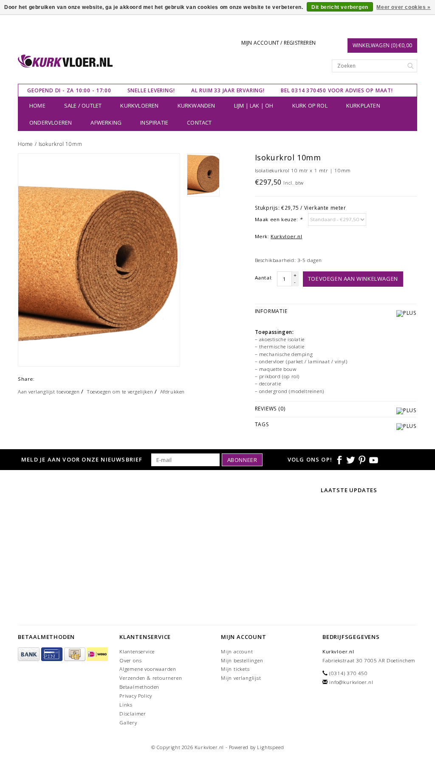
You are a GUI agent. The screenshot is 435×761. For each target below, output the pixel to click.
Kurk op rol (310, 105)
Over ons (130, 660)
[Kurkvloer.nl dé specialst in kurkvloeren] (65, 61)
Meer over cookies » (403, 7)
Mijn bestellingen (242, 660)
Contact (199, 122)
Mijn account (237, 651)
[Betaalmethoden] (29, 654)
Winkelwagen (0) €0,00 (382, 45)
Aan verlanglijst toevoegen (49, 391)
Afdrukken (172, 391)
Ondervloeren (50, 122)
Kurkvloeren (139, 105)
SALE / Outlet (83, 105)
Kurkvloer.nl (286, 236)
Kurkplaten (363, 105)
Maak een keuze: (278, 219)
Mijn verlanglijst (241, 678)
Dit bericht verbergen (339, 7)
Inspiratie (154, 122)
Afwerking (105, 122)
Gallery (128, 722)
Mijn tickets (235, 669)
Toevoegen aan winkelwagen (353, 278)
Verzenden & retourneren (150, 678)
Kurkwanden (196, 105)
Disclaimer (132, 713)
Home (37, 105)
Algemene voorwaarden (147, 669)
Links (126, 704)
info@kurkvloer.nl (351, 682)
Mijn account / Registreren (278, 42)
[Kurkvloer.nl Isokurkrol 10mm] (99, 260)
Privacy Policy (135, 696)
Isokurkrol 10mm (60, 144)
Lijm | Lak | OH (254, 105)
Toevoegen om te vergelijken (120, 391)
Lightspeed (270, 747)
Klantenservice (137, 651)
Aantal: (264, 277)
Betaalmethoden (139, 687)
